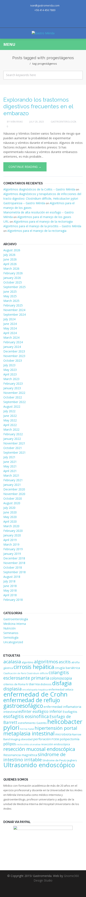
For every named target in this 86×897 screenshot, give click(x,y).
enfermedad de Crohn (35, 694)
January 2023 (12, 388)
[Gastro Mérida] (43, 33)
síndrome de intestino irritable (34, 757)
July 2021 (9, 457)
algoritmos (46, 661)
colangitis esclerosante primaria (36, 675)
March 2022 (11, 429)
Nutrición (9, 628)
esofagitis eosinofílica (26, 716)
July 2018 (9, 581)
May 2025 (10, 296)
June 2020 (10, 512)
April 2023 (10, 374)
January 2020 (12, 535)
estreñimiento (27, 723)
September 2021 (14, 452)
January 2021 (12, 485)
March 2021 (11, 475)
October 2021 (12, 448)
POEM (55, 739)
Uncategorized (13, 642)
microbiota (63, 734)
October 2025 (12, 282)
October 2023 (12, 360)
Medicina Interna (14, 624)
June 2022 (10, 416)
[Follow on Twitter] (34, 20)
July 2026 (9, 255)
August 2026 (11, 250)
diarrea (34, 684)
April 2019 (10, 540)
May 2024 (10, 328)
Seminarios (10, 633)
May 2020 (10, 517)
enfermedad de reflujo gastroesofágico (31, 702)
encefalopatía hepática (35, 689)
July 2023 (9, 365)
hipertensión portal (56, 728)
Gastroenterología (63, 121)
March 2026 (11, 269)
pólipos (9, 743)
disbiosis (46, 684)
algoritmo (27, 662)
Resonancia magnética (20, 755)
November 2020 (14, 494)
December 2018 (14, 558)
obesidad (27, 739)
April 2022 (10, 425)
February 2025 (13, 305)
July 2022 (9, 411)
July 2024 (9, 319)
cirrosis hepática (34, 667)
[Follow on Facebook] (43, 20)
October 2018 (12, 567)
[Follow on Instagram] (51, 20)
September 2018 (14, 572)
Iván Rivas (16, 121)
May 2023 (10, 370)
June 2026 (10, 259)
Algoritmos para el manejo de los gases (44, 217)
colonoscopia (61, 678)
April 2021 (10, 471)
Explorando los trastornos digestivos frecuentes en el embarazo (38, 106)
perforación (42, 739)
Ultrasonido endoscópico (39, 765)
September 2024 (14, 314)
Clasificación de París (14, 673)
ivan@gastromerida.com (44, 5)
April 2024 (10, 333)
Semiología (10, 637)
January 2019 (12, 554)
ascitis (65, 662)
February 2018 (13, 600)
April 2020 (10, 521)
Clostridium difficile (37, 673)
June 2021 (10, 462)
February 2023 (13, 383)
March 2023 (11, 379)
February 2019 (13, 549)
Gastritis (41, 723)
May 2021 (10, 466)
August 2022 (11, 406)
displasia (12, 689)
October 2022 (12, 397)
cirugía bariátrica (67, 668)
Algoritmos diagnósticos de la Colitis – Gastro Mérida (39, 189)
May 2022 (10, 420)
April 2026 (10, 264)
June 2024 (10, 324)
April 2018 (10, 595)
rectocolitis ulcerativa (28, 744)
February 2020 (13, 531)
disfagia (62, 683)
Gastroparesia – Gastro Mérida (24, 203)
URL (6, 221)
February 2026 (13, 273)
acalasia (12, 661)
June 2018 (10, 586)
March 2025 (11, 301)
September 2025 (14, 287)
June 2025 (10, 291)
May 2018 (10, 590)
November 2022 (14, 393)
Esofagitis (70, 711)
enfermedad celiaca (60, 689)
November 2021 (14, 443)
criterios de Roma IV (15, 684)
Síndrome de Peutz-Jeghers (59, 760)
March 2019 (11, 544)
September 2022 (14, 402)
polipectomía (69, 739)
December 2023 (14, 351)
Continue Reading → (25, 167)
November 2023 (14, 356)
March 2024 (11, 337)
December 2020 (14, 489)
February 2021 (13, 480)
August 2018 (11, 577)
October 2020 (12, 498)
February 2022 (13, 434)
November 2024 (14, 310)
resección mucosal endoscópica (39, 748)
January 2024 (12, 347)
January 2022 (12, 439)
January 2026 (12, 278)
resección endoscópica (55, 744)
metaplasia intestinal (28, 733)
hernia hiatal (27, 728)
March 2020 (11, 526)
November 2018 (14, 563)
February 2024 (13, 342)
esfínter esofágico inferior (40, 711)
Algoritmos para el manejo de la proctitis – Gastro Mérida (42, 226)
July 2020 (9, 508)
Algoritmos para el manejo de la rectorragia (43, 221)
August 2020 (11, 503)
